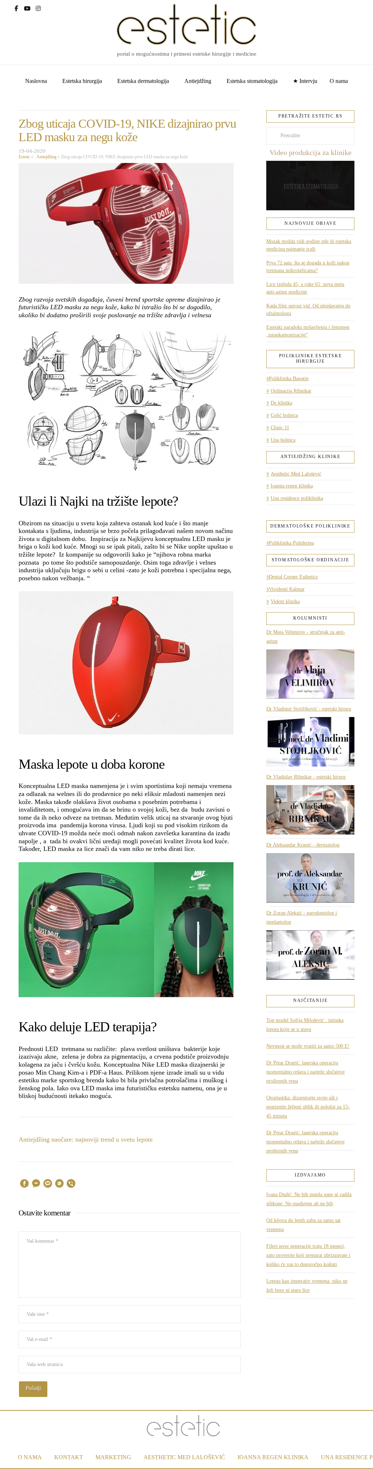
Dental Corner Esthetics (293, 577)
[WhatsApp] (59, 1184)
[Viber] (71, 1184)
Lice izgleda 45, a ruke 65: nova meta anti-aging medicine (305, 288)
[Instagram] (38, 7)
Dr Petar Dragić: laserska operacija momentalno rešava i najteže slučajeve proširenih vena (305, 1072)
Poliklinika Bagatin (289, 378)
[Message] (48, 1184)
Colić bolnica (284, 415)
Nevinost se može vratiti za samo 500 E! (308, 1046)
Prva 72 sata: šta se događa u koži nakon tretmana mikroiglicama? (307, 266)
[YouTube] (27, 7)
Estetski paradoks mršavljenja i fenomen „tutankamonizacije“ (307, 331)
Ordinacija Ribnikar (291, 391)
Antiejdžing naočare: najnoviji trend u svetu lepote (86, 1139)
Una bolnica (283, 440)
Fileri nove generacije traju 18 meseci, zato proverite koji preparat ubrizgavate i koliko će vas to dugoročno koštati (308, 1255)
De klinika (281, 403)
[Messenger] (36, 1184)
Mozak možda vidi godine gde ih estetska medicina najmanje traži (308, 245)
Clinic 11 (280, 427)
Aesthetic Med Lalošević (296, 474)
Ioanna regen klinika (292, 486)
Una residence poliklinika (297, 498)
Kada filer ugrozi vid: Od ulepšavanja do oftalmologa (308, 309)
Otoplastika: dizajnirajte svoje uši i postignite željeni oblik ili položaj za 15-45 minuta (308, 1107)
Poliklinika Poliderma (291, 543)
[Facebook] (16, 7)
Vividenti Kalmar (287, 589)
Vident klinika (285, 601)
